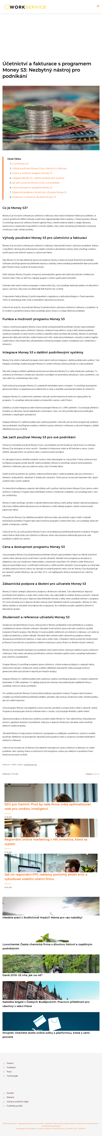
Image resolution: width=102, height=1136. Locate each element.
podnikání (96, 774)
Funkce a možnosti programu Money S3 (32, 173)
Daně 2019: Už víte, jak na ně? (22, 975)
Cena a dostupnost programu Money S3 (32, 188)
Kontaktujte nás (30, 764)
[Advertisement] (51, 32)
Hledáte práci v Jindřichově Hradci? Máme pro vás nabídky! (42, 917)
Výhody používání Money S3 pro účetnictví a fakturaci (39, 168)
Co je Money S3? (20, 164)
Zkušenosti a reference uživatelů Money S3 (34, 197)
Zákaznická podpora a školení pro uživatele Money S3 (39, 192)
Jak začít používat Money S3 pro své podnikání (36, 183)
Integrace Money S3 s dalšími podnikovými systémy (38, 178)
